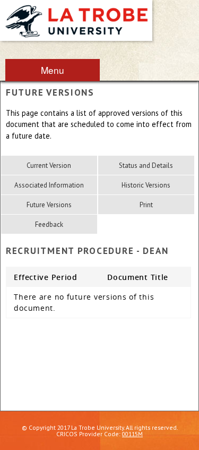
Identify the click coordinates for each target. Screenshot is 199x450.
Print (146, 204)
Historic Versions (146, 185)
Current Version (49, 165)
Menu (52, 70)
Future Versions (49, 204)
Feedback (49, 224)
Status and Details (146, 165)
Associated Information (49, 185)
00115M (132, 434)
